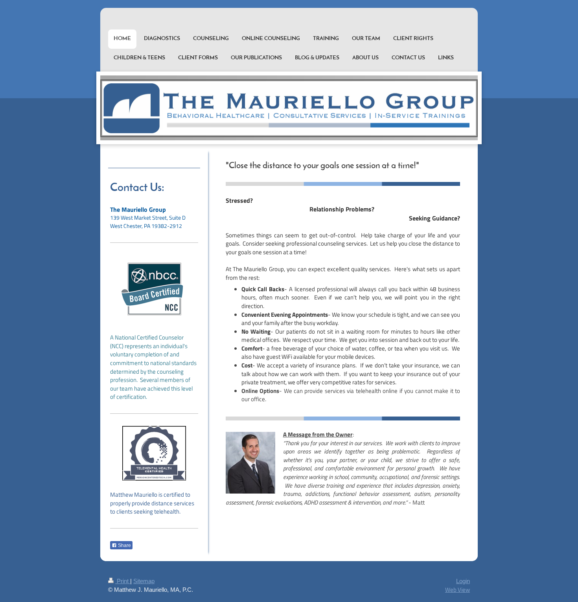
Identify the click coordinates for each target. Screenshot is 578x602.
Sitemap (144, 581)
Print (122, 581)
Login (463, 581)
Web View (457, 589)
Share (124, 545)
